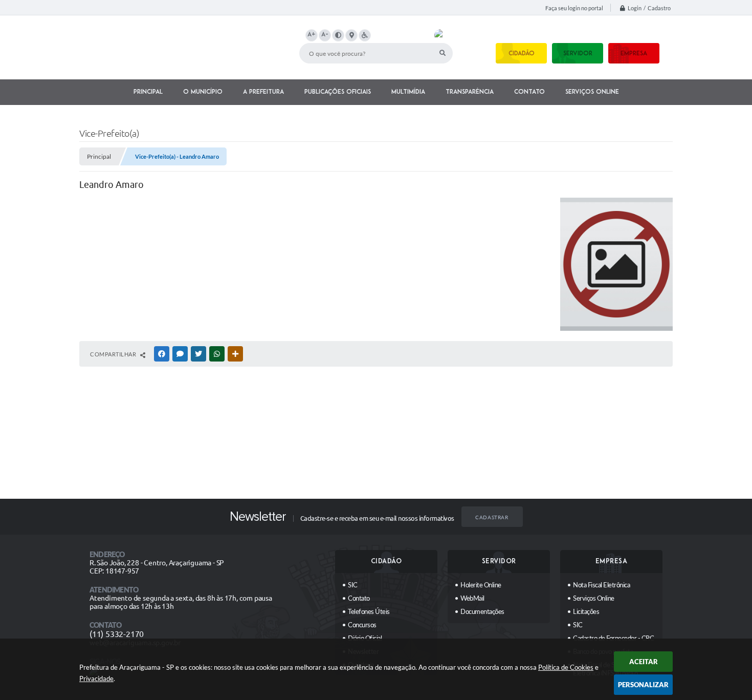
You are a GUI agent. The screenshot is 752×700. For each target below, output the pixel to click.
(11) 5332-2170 (117, 634)
